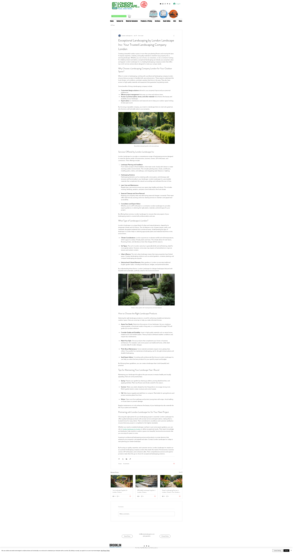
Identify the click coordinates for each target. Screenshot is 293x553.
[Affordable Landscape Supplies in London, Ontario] (147, 481)
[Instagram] (163, 4)
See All (180, 472)
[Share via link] (130, 459)
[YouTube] (160, 4)
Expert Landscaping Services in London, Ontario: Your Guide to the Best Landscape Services (170, 491)
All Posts (113, 25)
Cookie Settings (277, 550)
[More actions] (174, 36)
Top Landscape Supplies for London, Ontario (120, 491)
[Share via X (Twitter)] (122, 459)
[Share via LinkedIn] (126, 459)
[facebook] (165, 4)
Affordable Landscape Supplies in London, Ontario (146, 491)
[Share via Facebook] (119, 459)
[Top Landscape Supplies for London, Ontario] (122, 481)
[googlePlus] (169, 4)
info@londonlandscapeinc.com (147, 534)
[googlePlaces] (167, 4)
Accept (286, 550)
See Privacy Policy (105, 550)
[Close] (291, 550)
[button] (129, 16)
